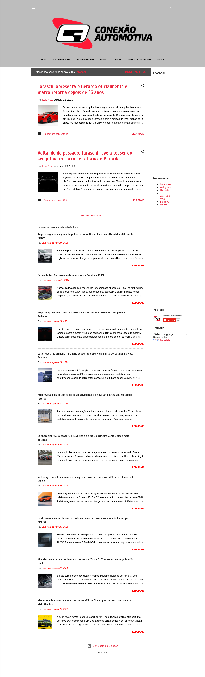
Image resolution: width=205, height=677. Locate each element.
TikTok (163, 204)
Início (43, 59)
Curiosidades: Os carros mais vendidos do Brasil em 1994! (71, 275)
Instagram (165, 187)
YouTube (165, 196)
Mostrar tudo (135, 72)
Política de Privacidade (139, 59)
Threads (164, 190)
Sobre (118, 59)
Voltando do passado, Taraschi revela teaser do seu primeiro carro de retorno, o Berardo (85, 156)
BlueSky (164, 201)
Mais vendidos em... (61, 59)
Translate (165, 340)
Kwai (162, 198)
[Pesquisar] (172, 9)
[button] (142, 85)
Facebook (165, 184)
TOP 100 (160, 59)
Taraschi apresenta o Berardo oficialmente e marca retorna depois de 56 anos (82, 89)
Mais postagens (91, 215)
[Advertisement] (163, 257)
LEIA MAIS (137, 133)
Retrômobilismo (85, 59)
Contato (104, 59)
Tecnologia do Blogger (104, 646)
